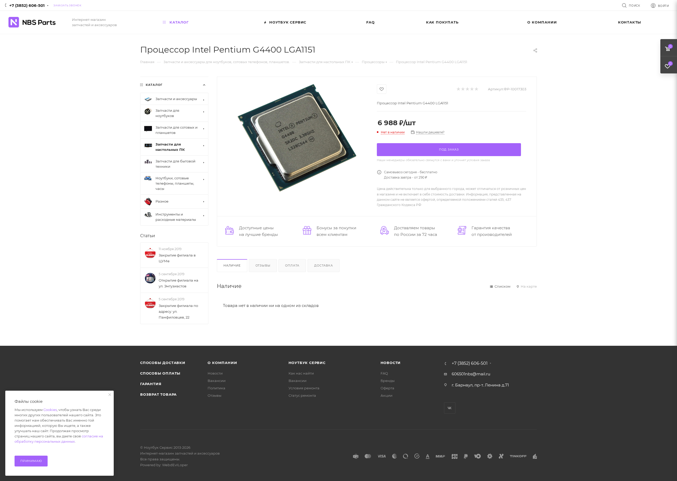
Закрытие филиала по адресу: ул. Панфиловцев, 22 (178, 311)
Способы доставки (162, 363)
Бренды (388, 381)
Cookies (50, 410)
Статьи (147, 235)
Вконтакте (449, 408)
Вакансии (217, 381)
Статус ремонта (302, 395)
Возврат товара (158, 394)
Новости (215, 373)
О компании (222, 363)
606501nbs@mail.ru (471, 373)
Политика (216, 388)
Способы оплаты (160, 373)
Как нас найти (301, 373)
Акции (386, 395)
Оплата (292, 265)
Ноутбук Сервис (307, 363)
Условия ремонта (304, 388)
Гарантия (150, 384)
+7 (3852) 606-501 (27, 5)
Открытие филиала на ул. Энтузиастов (178, 283)
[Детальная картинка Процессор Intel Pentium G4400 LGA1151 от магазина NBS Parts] (296, 138)
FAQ (384, 373)
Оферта (387, 388)
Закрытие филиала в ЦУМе (177, 258)
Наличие (232, 265)
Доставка (323, 265)
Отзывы (263, 265)
